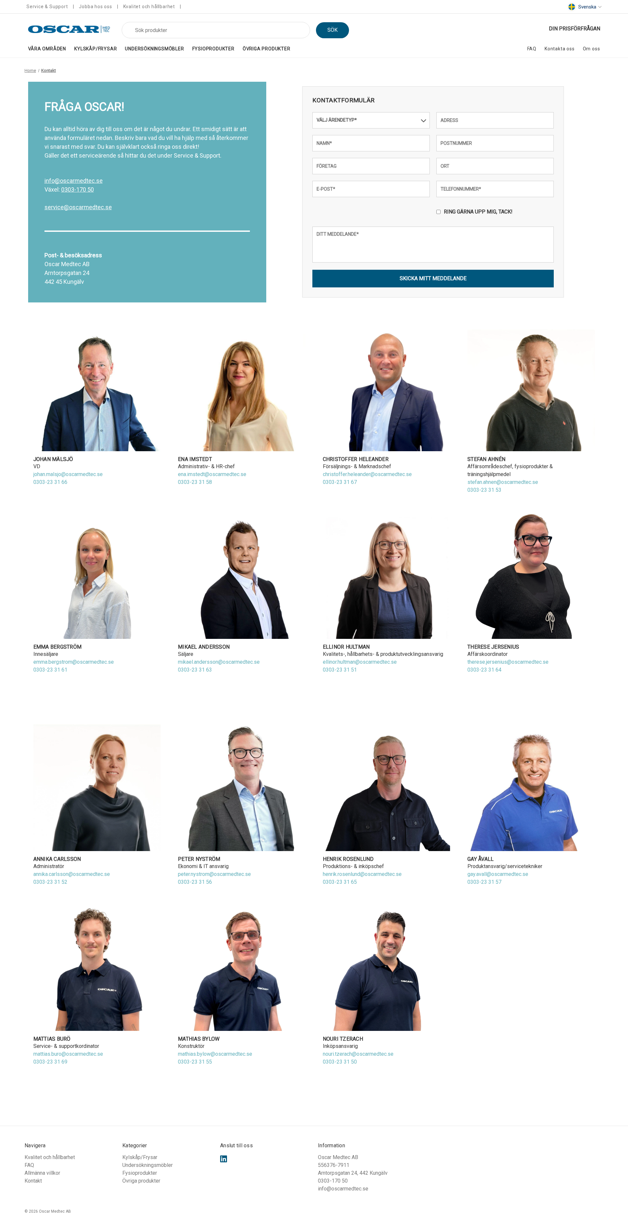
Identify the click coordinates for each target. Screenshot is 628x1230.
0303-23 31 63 (195, 670)
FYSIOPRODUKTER (213, 48)
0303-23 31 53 (484, 490)
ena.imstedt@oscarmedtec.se (212, 474)
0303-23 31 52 (50, 882)
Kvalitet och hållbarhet (149, 6)
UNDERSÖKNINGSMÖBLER (154, 48)
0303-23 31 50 (340, 1062)
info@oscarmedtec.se (73, 180)
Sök (332, 30)
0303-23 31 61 (50, 670)
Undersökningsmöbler (147, 1165)
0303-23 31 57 (484, 882)
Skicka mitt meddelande (433, 278)
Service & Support (47, 6)
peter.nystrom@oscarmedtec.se (214, 874)
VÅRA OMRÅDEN (47, 48)
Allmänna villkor (42, 1173)
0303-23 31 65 (340, 882)
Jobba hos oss (95, 6)
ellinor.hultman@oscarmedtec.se (360, 662)
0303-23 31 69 (50, 1062)
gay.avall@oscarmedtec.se (497, 874)
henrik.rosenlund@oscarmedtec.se (362, 874)
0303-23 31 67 (340, 482)
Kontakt (33, 1181)
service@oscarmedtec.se (78, 207)
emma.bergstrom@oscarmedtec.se (73, 662)
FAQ (531, 48)
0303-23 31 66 (50, 482)
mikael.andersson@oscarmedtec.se (219, 662)
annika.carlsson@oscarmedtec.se (71, 874)
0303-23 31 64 (484, 670)
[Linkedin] (223, 1158)
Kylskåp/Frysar (139, 1157)
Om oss (591, 48)
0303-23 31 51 (340, 670)
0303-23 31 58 (195, 482)
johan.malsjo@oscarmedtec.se (68, 474)
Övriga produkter (141, 1181)
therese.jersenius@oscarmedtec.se (508, 662)
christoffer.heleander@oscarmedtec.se (367, 474)
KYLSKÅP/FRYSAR (95, 48)
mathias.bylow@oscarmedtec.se (215, 1054)
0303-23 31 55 (195, 1062)
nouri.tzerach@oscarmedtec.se (358, 1054)
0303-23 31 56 (195, 882)
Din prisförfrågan (574, 29)
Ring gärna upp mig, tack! (478, 212)
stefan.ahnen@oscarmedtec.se (502, 482)
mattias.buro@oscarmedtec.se (68, 1054)
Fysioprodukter (139, 1173)
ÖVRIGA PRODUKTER (266, 48)
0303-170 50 (77, 189)
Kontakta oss (560, 48)
